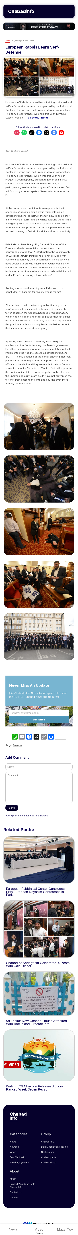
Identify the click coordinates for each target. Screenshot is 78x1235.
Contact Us (16, 1192)
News (13, 1229)
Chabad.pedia (48, 1157)
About (13, 1178)
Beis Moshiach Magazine (54, 1146)
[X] (36, 737)
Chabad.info (47, 1141)
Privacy (39, 1233)
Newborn (15, 1146)
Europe (17, 745)
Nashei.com (47, 1152)
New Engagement (19, 1162)
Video (39, 1229)
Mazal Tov (65, 1229)
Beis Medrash (17, 1157)
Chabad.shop (48, 1162)
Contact (14, 1197)
